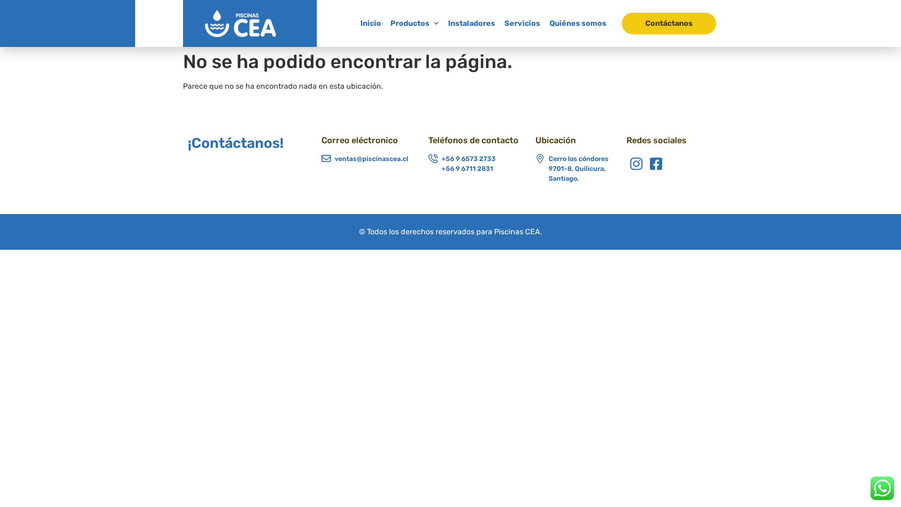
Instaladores (471, 23)
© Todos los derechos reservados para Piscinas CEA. (450, 231)
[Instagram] (636, 164)
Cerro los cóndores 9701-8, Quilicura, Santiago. (579, 169)
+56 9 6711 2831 (467, 169)
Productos (409, 23)
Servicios (522, 23)
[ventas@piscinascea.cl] (326, 158)
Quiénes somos (578, 23)
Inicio (370, 23)
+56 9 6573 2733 (469, 159)
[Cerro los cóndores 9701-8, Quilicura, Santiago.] (540, 158)
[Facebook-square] (656, 164)
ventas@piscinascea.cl (371, 159)
